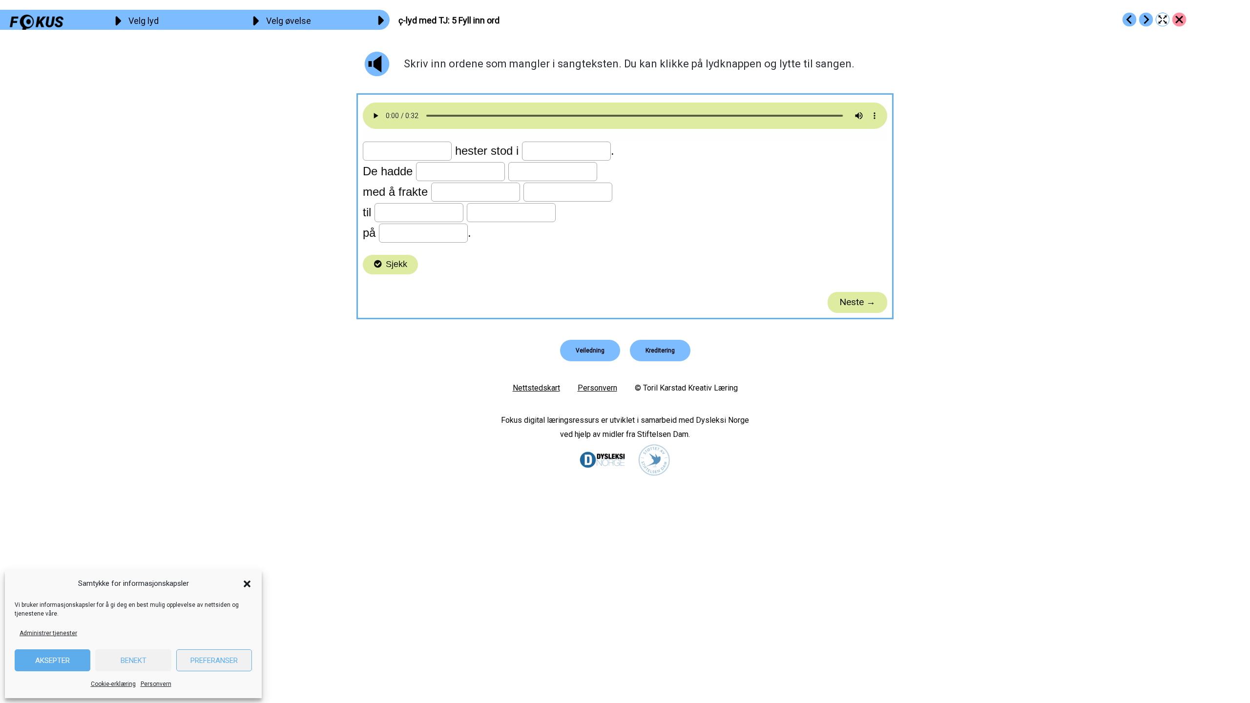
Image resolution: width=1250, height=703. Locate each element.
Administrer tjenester (48, 633)
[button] (247, 584)
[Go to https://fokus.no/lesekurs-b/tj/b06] (1146, 19)
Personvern (156, 684)
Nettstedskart (536, 388)
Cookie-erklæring (113, 684)
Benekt (133, 660)
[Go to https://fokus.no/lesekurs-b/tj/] (1179, 19)
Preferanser (214, 660)
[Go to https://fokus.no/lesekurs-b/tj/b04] (1129, 19)
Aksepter (52, 660)
